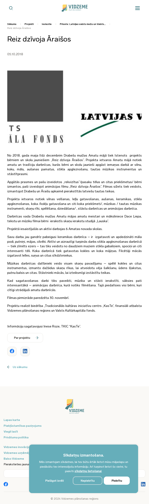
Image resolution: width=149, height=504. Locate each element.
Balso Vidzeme (14, 458)
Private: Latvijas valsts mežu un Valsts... (83, 24)
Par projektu (22, 337)
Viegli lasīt (11, 431)
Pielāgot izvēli (54, 480)
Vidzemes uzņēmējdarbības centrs (28, 453)
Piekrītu (117, 480)
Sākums (11, 24)
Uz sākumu (20, 367)
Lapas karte (12, 420)
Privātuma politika (16, 437)
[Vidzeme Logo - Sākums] (75, 8)
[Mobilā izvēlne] (137, 8)
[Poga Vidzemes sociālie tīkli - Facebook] (6, 484)
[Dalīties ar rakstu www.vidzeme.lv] (12, 351)
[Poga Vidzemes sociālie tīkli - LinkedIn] (143, 484)
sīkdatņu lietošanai (88, 471)
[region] (83, 469)
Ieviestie (47, 24)
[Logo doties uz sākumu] (74, 408)
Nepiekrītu (88, 480)
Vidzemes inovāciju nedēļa (22, 447)
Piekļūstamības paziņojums (23, 425)
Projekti (29, 24)
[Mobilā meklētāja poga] (11, 8)
